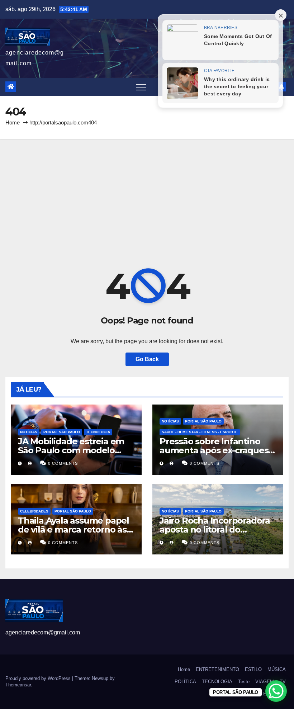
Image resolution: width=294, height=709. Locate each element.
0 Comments (63, 463)
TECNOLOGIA (98, 432)
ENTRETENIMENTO (217, 669)
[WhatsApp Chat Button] (276, 691)
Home (12, 122)
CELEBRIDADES (34, 511)
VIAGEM (264, 681)
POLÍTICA (185, 681)
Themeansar (18, 684)
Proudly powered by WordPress (38, 678)
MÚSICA (276, 669)
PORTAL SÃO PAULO (61, 432)
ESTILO (253, 669)
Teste (244, 681)
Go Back (147, 359)
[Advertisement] (147, 192)
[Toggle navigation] (141, 87)
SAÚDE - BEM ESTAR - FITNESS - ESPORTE (200, 432)
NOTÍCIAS (28, 432)
